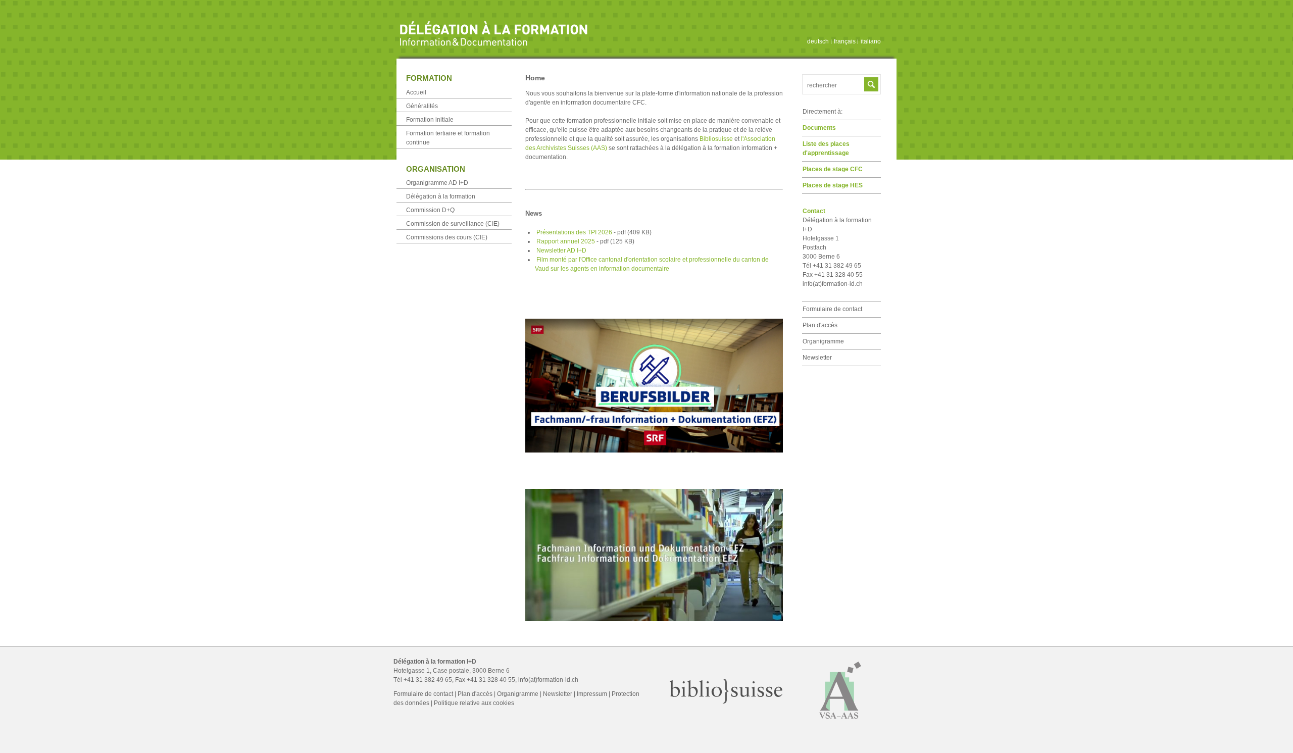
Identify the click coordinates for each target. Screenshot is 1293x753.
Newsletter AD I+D (561, 250)
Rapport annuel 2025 (585, 241)
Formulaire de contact (832, 309)
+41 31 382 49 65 (428, 679)
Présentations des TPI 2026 (594, 232)
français (845, 41)
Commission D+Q (430, 210)
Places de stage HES (833, 185)
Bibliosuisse (716, 138)
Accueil (416, 92)
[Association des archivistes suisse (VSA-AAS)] (840, 723)
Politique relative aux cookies (474, 703)
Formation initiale (430, 119)
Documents (819, 127)
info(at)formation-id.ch (833, 283)
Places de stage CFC (833, 169)
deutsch (818, 41)
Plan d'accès (820, 325)
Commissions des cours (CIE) (446, 237)
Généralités (422, 106)
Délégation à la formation (440, 196)
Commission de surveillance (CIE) (453, 223)
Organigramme (823, 341)
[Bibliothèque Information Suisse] (726, 701)
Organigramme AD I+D (437, 182)
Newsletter (817, 357)
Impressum (592, 693)
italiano (871, 41)
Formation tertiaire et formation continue (448, 138)
